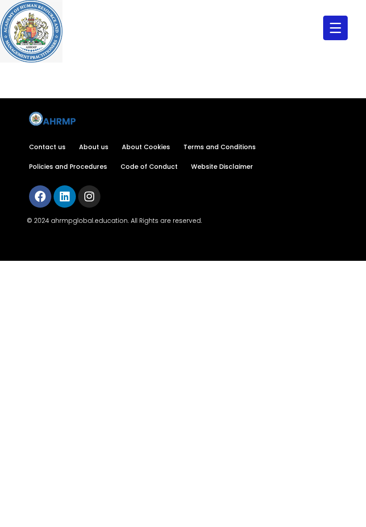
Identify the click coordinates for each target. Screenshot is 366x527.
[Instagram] (89, 196)
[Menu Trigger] (335, 28)
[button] (180, 31)
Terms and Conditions (219, 146)
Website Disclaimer (222, 166)
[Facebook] (40, 196)
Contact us (47, 146)
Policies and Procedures (68, 166)
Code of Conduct (149, 166)
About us (93, 146)
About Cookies (146, 146)
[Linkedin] (65, 196)
